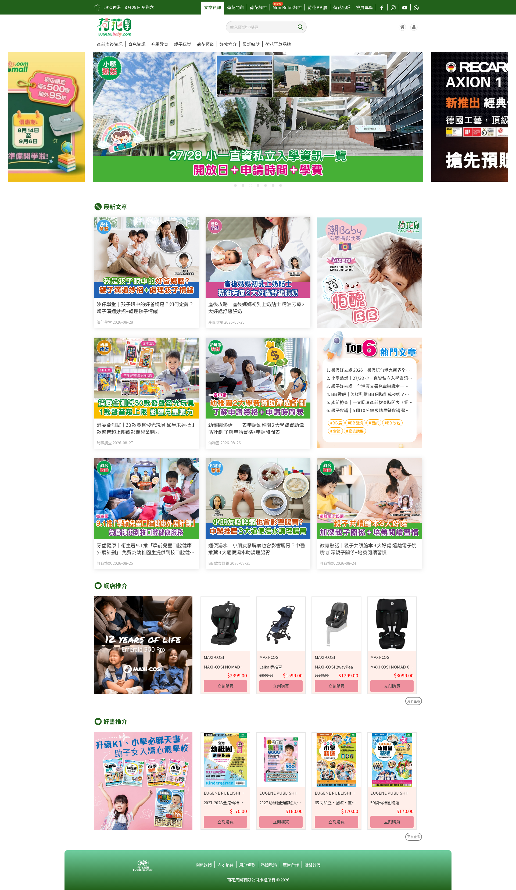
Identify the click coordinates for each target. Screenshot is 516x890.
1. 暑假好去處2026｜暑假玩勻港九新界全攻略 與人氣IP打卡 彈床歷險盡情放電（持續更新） (370, 370)
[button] (235, 185)
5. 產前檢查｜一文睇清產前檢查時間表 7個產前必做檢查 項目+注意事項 (370, 402)
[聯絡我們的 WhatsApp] (416, 7)
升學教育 (159, 44)
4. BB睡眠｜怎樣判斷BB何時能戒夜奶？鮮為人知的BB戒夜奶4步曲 (370, 394)
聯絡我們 (312, 864)
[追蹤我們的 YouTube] (404, 7)
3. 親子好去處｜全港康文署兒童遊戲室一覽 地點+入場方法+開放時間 (370, 386)
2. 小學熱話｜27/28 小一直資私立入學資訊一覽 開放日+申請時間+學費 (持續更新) (370, 378)
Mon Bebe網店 (287, 7)
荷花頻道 (205, 44)
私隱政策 (269, 864)
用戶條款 (247, 864)
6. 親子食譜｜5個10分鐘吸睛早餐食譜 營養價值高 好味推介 (370, 410)
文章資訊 (212, 7)
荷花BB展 (317, 7)
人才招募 (225, 864)
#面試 (374, 423)
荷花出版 (341, 7)
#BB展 (336, 423)
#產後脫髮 (355, 431)
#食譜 (335, 431)
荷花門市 (235, 7)
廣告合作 (291, 864)
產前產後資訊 (110, 44)
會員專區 (364, 7)
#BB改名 (392, 423)
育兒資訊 (136, 44)
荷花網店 (258, 7)
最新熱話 (251, 44)
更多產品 (413, 701)
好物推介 (228, 44)
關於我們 (204, 864)
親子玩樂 (182, 44)
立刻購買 (225, 686)
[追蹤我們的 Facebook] (381, 7)
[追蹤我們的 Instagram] (393, 7)
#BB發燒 (355, 423)
